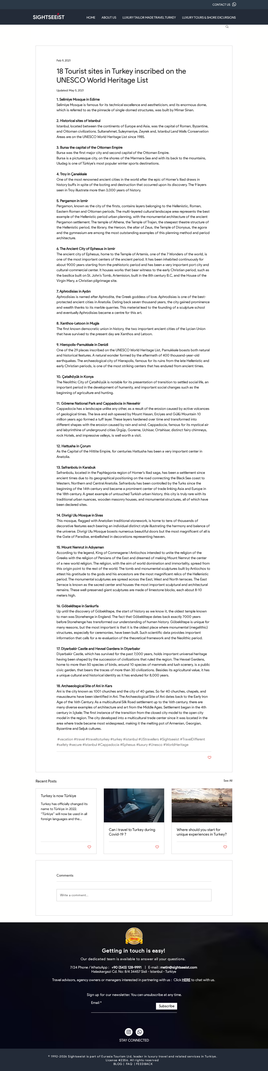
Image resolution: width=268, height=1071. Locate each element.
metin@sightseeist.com (178, 967)
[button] (227, 26)
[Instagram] (129, 1032)
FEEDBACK (144, 1064)
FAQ (129, 1064)
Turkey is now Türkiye (58, 796)
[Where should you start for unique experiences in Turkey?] (202, 805)
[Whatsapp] (139, 1032)
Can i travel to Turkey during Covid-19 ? (132, 832)
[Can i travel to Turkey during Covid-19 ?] (134, 805)
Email (95, 1003)
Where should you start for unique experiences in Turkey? (202, 832)
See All (228, 780)
